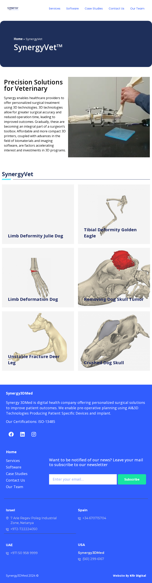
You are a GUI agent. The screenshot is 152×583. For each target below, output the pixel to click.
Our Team (137, 9)
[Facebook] (11, 434)
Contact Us (116, 9)
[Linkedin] (22, 434)
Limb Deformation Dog (33, 299)
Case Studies (94, 9)
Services (54, 9)
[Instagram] (33, 434)
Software (72, 9)
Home (18, 39)
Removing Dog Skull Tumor (114, 299)
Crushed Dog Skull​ (104, 362)
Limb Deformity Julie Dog (35, 236)
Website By (129, 575)
